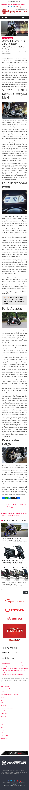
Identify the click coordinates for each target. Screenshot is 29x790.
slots (2, 727)
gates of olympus (5, 735)
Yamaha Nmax (8, 53)
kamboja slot (4, 713)
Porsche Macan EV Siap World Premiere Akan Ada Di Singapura (14, 506)
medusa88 (3, 719)
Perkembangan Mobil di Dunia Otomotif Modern (12, 666)
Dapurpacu (14, 51)
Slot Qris (3, 730)
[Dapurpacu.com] (2, 17)
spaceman (3, 700)
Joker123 (3, 702)
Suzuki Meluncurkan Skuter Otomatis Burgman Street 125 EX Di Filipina (14, 561)
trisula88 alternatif (5, 689)
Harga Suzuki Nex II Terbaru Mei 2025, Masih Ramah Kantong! (14, 583)
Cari (2, 590)
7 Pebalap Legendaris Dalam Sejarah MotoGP (12, 674)
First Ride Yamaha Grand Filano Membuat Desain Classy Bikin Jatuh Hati (14, 514)
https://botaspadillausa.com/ (8, 708)
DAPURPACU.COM (6, 57)
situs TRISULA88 (5, 686)
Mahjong (3, 732)
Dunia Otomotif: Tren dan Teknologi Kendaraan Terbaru (14, 668)
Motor (4, 38)
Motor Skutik (9, 38)
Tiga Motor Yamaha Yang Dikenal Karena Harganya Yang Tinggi (12, 539)
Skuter (20, 51)
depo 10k (3, 724)
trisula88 (3, 710)
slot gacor (3, 705)
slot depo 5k (4, 738)
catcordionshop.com (6, 741)
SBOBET (3, 691)
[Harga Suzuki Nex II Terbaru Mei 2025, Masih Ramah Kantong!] (14, 568)
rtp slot (2, 697)
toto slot (3, 721)
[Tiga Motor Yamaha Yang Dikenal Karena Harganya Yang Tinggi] (14, 524)
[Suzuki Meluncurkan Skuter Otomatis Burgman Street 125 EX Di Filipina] (14, 546)
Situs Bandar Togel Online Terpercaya (10, 694)
